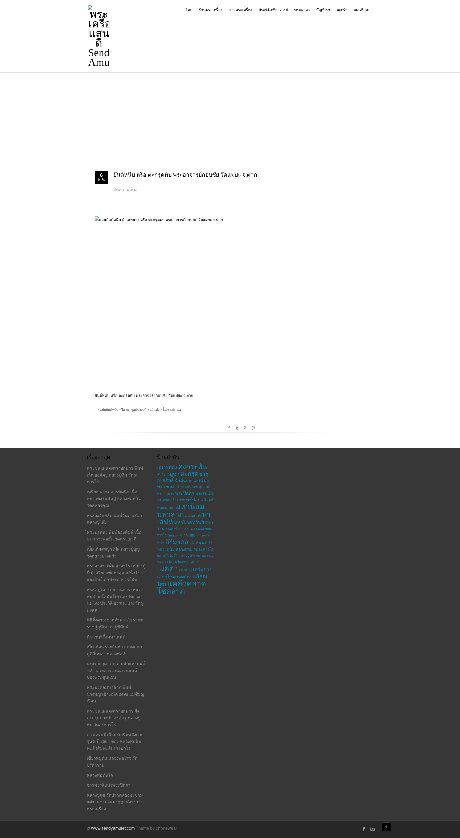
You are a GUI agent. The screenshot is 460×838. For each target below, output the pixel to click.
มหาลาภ (170, 514)
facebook (229, 428)
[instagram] (372, 829)
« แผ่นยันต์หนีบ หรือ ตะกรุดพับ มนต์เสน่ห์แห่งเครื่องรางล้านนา (140, 409)
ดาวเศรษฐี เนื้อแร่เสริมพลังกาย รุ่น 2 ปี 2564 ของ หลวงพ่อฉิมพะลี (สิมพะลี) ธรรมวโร (115, 741)
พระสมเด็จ (204, 493)
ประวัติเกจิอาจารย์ (273, 9)
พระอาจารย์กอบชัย (171, 499)
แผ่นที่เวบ (361, 9)
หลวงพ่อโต (164, 562)
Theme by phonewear (156, 828)
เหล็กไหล (184, 576)
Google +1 (245, 428)
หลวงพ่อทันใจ (100, 775)
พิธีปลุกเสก (197, 499)
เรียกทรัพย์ (185, 570)
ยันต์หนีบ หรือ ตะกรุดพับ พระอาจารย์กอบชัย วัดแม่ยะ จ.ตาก (185, 175)
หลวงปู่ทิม (166, 549)
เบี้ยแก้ (194, 562)
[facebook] (364, 829)
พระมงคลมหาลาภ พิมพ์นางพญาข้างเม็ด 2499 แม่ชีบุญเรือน (115, 694)
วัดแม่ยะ (190, 535)
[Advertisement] (230, 112)
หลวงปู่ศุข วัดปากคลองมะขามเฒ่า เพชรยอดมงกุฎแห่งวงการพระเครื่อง (115, 802)
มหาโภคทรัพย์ (189, 522)
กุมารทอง (167, 466)
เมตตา (167, 568)
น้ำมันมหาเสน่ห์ (189, 480)
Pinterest (253, 428)
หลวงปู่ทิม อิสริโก (167, 556)
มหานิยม (190, 505)
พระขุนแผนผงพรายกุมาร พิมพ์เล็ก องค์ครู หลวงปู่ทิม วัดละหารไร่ (115, 475)
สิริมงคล (176, 541)
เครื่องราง (181, 561)
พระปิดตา (184, 493)
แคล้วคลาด (186, 582)
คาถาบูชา (168, 473)
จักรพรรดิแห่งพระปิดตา (108, 785)
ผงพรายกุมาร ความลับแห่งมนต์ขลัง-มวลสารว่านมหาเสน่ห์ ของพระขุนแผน (116, 670)
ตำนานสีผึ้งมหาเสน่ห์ (106, 637)
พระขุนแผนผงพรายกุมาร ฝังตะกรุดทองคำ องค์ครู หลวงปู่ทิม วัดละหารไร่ (114, 717)
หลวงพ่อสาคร (204, 556)
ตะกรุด (189, 473)
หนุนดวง (203, 542)
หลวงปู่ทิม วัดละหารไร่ (195, 549)
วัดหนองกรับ (175, 535)
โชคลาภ (171, 590)
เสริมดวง (202, 569)
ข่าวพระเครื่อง (240, 9)
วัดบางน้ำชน (174, 529)
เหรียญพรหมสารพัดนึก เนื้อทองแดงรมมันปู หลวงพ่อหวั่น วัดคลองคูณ (114, 498)
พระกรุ (185, 486)
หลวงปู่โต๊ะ (187, 555)
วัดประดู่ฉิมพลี (194, 529)
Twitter (237, 428)
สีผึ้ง (192, 543)
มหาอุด (190, 515)
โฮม (189, 9)
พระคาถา (302, 9)
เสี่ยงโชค (166, 576)
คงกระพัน (192, 466)
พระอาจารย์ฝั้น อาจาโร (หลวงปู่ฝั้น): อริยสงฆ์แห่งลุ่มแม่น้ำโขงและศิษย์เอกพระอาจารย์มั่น (116, 572)
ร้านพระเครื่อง (210, 9)
